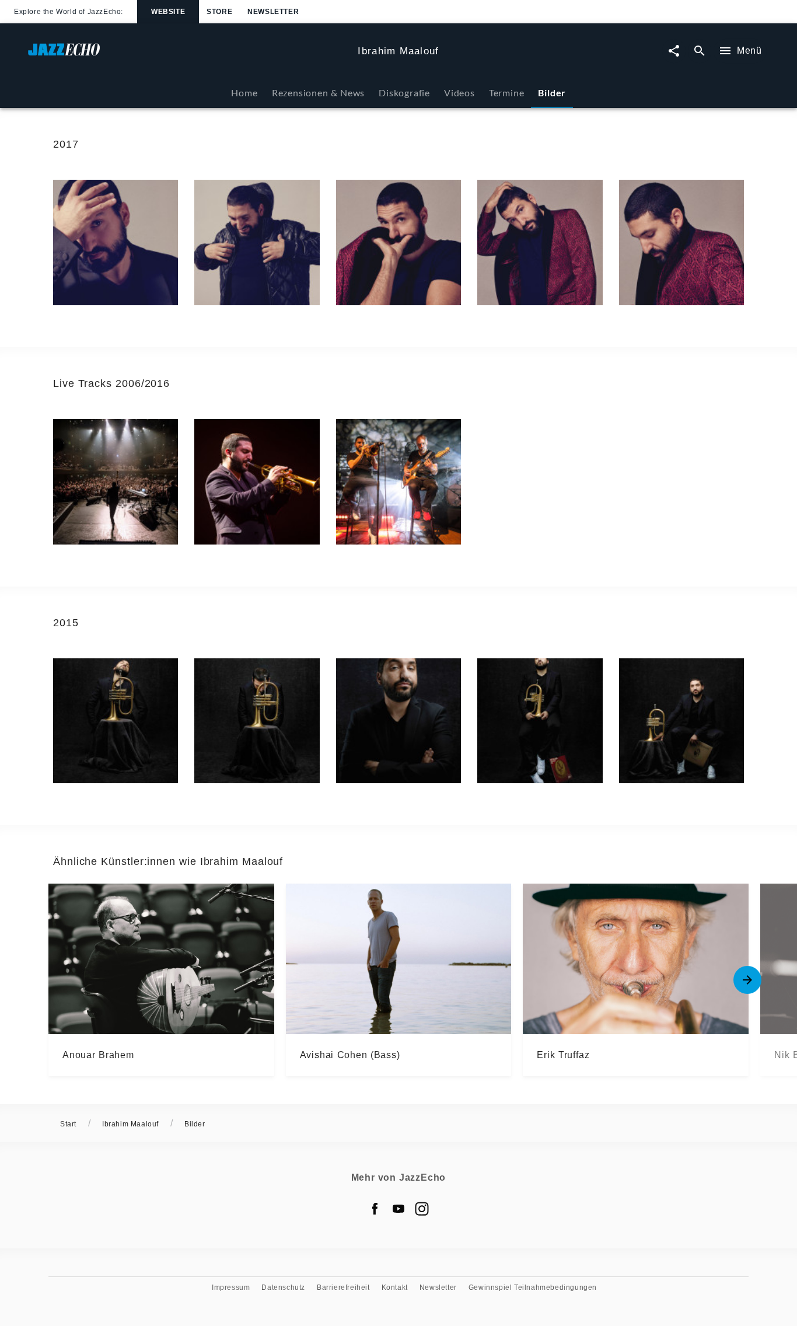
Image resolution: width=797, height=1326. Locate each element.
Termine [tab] (507, 92)
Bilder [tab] (552, 92)
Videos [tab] (459, 92)
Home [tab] (244, 92)
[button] (115, 242)
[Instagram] (422, 1208)
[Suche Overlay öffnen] (699, 51)
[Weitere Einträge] (747, 980)
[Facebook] (375, 1208)
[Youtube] (398, 1208)
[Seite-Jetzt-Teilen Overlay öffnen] (674, 51)
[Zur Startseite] (188, 55)
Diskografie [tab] (404, 92)
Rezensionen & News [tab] (318, 92)
